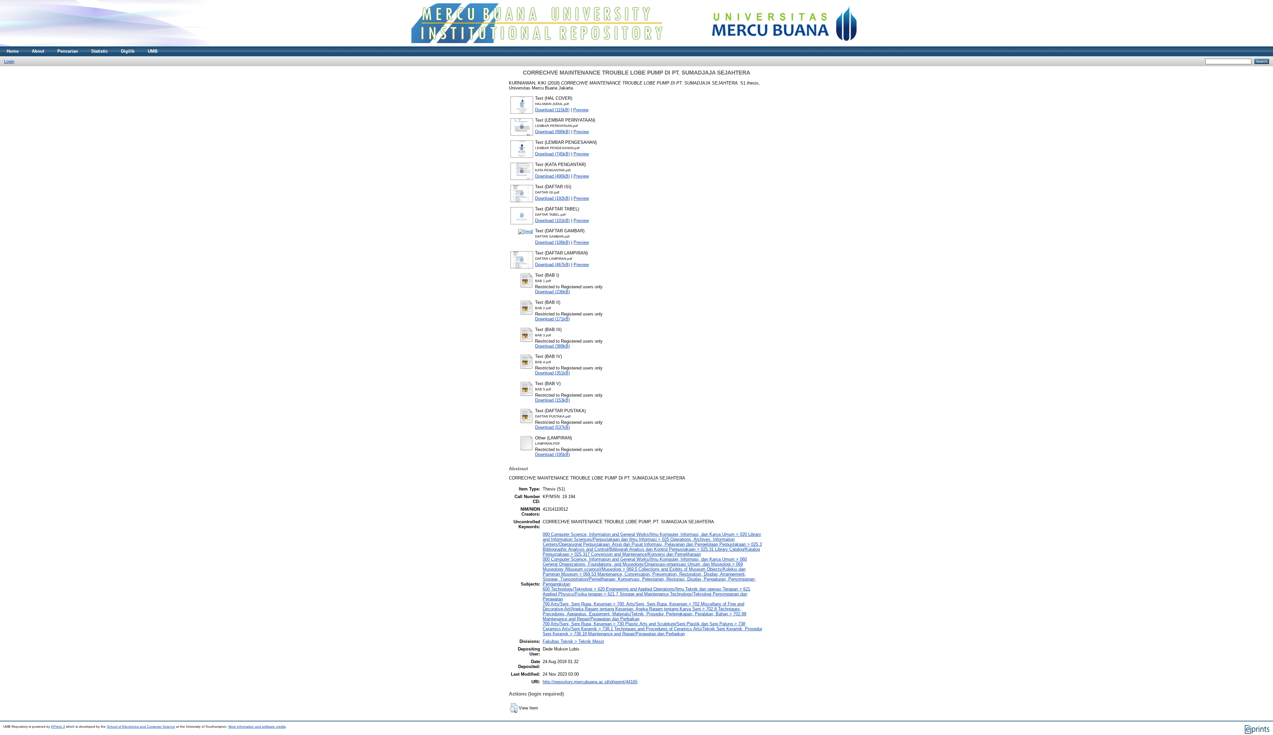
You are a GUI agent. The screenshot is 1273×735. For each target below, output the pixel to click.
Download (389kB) (552, 346)
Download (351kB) (552, 372)
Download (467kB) (552, 264)
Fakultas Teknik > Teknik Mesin (573, 641)
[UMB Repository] (636, 44)
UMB (152, 51)
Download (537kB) (552, 427)
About (38, 51)
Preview (580, 109)
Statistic (99, 51)
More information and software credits (257, 726)
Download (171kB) (552, 318)
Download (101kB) (552, 220)
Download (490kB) (552, 176)
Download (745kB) (552, 153)
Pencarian (67, 51)
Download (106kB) (552, 242)
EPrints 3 (58, 726)
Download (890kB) (552, 131)
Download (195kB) (552, 454)
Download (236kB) (552, 291)
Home (13, 51)
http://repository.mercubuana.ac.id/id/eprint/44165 (590, 681)
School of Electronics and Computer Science (141, 726)
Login (9, 61)
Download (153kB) (552, 400)
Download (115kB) (552, 109)
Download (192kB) (552, 198)
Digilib (128, 51)
